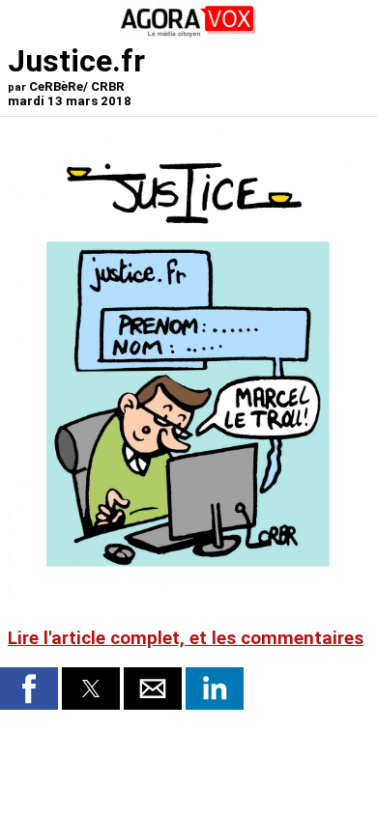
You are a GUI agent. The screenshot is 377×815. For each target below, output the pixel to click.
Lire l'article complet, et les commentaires (185, 638)
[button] (29, 688)
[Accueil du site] (188, 33)
